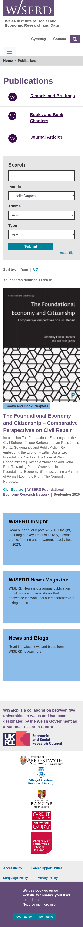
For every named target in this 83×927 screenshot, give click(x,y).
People (14, 187)
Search (16, 165)
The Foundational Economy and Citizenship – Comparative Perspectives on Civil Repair (40, 423)
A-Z (35, 270)
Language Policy (15, 878)
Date (24, 270)
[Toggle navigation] (10, 51)
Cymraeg (38, 39)
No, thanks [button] (46, 916)
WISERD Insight (28, 521)
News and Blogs (28, 638)
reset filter (67, 252)
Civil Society (13, 489)
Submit (30, 246)
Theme (14, 206)
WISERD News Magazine (38, 580)
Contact (59, 39)
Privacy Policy (47, 878)
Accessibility (12, 868)
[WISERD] (28, 8)
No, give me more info (39, 904)
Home (8, 60)
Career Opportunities (46, 868)
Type (12, 225)
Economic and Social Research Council (41, 738)
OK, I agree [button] (24, 916)
